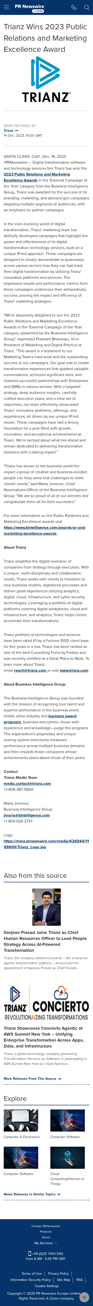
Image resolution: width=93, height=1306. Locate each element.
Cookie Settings (47, 1286)
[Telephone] (74, 7)
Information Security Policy (30, 1279)
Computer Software (65, 1137)
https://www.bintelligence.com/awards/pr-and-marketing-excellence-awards (45, 530)
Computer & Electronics (22, 1137)
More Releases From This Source (30, 1078)
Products (46, 1231)
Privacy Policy (58, 1273)
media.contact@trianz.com (27, 783)
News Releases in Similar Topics (30, 1194)
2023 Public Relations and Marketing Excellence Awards (37, 177)
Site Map (63, 1279)
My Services (44, 1243)
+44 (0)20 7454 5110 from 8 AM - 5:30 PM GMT (46, 1256)
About (46, 1237)
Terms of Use (32, 1273)
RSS (79, 1279)
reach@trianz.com (30, 670)
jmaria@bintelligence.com (27, 815)
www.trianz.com (74, 670)
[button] (46, 79)
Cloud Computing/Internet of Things (67, 1178)
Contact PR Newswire (45, 1226)
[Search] (86, 7)
